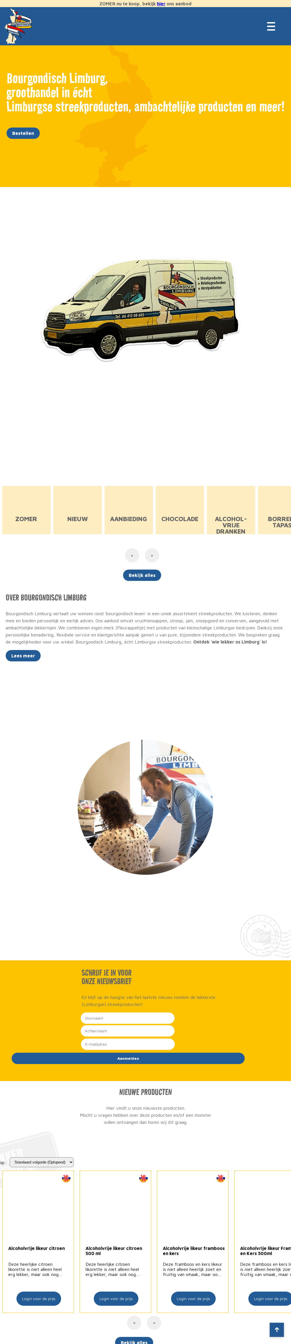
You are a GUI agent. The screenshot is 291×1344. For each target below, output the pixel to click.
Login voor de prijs (38, 1298)
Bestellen (23, 133)
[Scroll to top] (277, 1330)
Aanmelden (128, 1058)
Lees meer (23, 655)
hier (161, 3)
